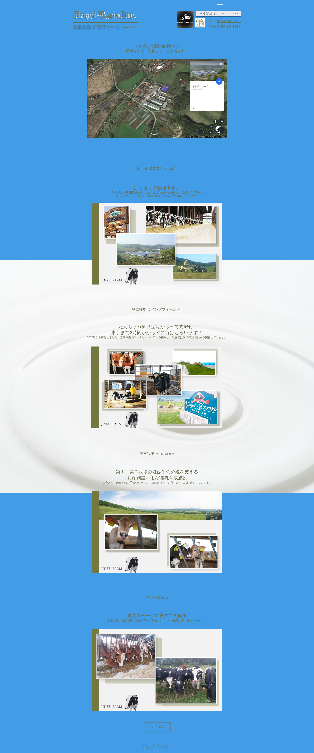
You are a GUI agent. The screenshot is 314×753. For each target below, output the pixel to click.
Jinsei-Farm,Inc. (104, 14)
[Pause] (91, 133)
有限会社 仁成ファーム (96, 26)
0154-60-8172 (229, 21)
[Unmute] (97, 133)
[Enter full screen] (222, 133)
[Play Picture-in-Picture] (216, 133)
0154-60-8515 (229, 26)
